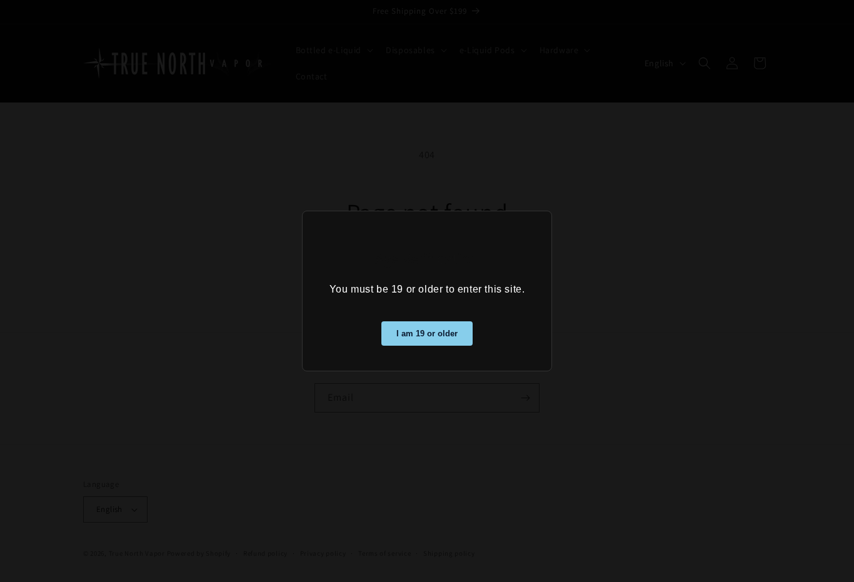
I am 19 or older (427, 333)
